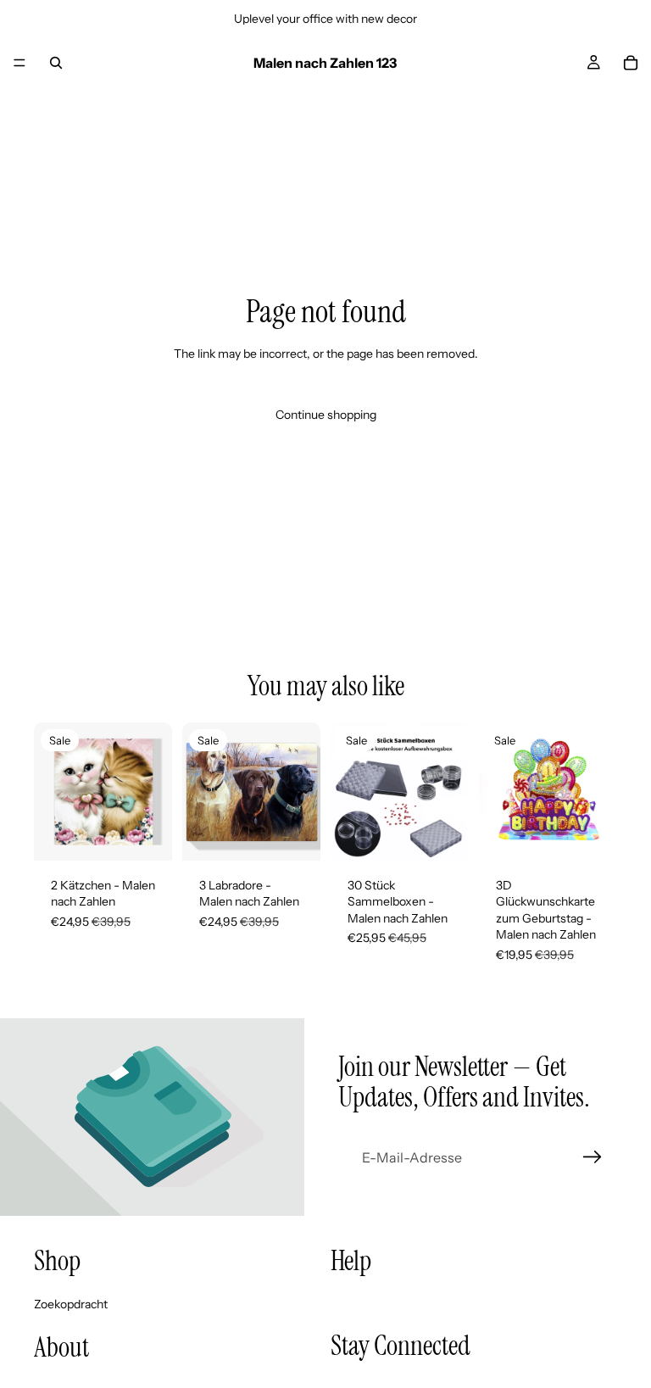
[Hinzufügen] (442, 834)
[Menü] (19, 62)
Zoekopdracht (71, 1303)
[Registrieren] (592, 1157)
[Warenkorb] (630, 62)
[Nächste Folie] (153, 791)
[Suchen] (56, 62)
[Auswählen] (146, 834)
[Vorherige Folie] (52, 791)
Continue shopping (325, 414)
